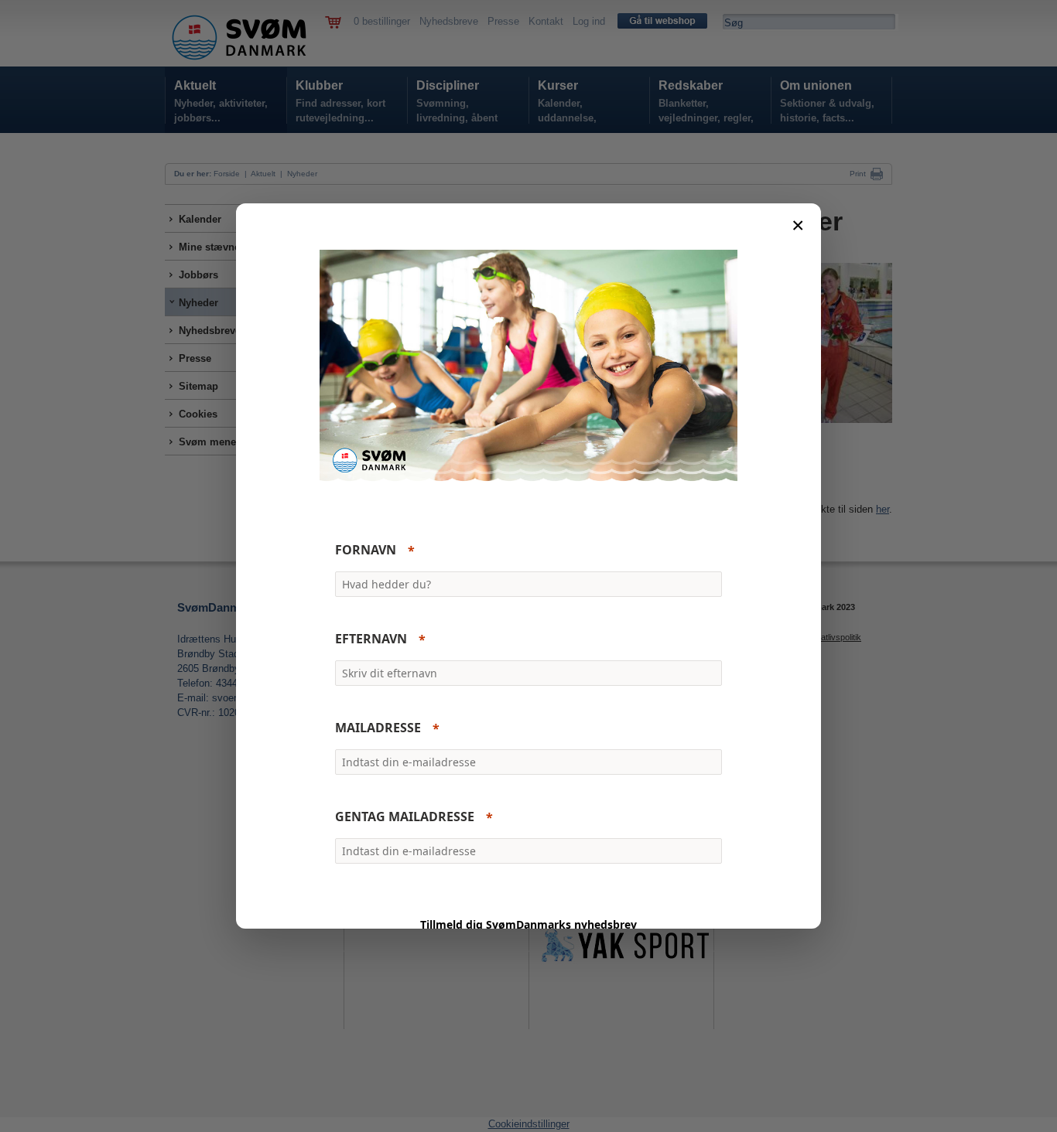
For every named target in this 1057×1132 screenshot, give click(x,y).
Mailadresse (378, 728)
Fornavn (365, 550)
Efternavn (371, 639)
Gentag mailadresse (404, 817)
